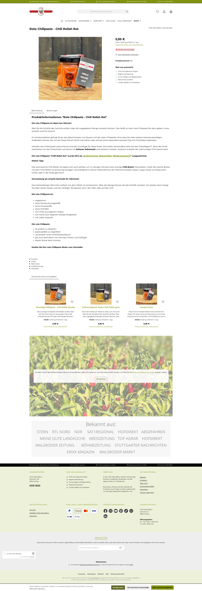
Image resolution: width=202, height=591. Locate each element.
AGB (131, 564)
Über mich (144, 483)
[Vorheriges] (33, 305)
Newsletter (144, 489)
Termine (32, 510)
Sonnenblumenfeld (147, 486)
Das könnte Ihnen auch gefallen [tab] (44, 277)
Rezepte (143, 477)
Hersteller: (35, 269)
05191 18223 (34, 485)
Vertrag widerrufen (147, 493)
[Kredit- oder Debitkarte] (90, 510)
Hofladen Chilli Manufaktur (39, 513)
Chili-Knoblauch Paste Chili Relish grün (101, 307)
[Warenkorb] (170, 11)
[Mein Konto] (164, 11)
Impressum (81, 574)
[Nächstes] (168, 305)
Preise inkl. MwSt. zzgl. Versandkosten (129, 45)
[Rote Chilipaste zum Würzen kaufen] (70, 68)
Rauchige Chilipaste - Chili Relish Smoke (55, 307)
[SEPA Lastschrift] (69, 516)
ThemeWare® (126, 580)
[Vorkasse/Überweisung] (78, 510)
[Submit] (120, 547)
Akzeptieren (101, 379)
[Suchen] (126, 11)
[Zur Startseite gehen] (41, 11)
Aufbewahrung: (37, 266)
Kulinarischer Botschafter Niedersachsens (107, 156)
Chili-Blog (33, 516)
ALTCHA (32, 556)
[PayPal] (69, 510)
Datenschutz (91, 574)
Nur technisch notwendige (138, 587)
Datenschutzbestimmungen (143, 372)
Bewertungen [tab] (52, 111)
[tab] (37, 110)
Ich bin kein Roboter (14, 554)
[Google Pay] (77, 516)
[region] (70, 68)
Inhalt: (33, 262)
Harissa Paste (146, 307)
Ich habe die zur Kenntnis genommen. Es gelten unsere (102, 564)
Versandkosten (95, 578)
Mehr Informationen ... (37, 589)
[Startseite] (62, 21)
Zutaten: (34, 259)
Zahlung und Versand (117, 574)
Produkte (143, 480)
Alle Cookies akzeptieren (162, 587)
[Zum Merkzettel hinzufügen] (72, 302)
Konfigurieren (118, 587)
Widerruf (101, 574)
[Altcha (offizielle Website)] (33, 554)
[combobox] (101, 11)
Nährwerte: (35, 264)
